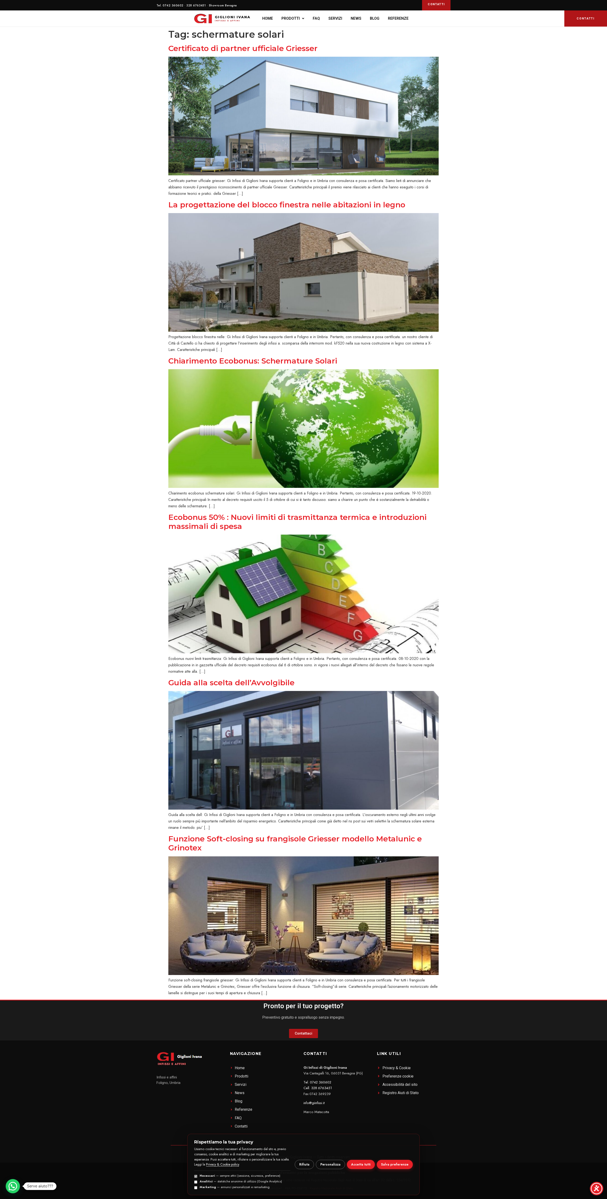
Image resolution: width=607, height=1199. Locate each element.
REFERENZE (398, 18)
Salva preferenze (395, 1164)
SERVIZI (335, 18)
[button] (292, 18)
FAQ (316, 18)
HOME (267, 18)
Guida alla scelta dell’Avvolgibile (231, 682)
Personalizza (330, 1164)
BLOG (374, 18)
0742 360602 (173, 5)
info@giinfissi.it (314, 1103)
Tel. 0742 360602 (317, 1082)
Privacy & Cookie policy (222, 1164)
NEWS (356, 18)
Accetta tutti (361, 1164)
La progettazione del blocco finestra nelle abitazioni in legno (286, 204)
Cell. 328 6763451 (318, 1088)
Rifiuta (304, 1164)
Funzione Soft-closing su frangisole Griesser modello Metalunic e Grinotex (295, 843)
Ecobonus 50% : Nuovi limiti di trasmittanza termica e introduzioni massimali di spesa (297, 522)
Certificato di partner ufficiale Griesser (242, 48)
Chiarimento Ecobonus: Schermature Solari (252, 360)
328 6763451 (196, 5)
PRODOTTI (290, 18)
